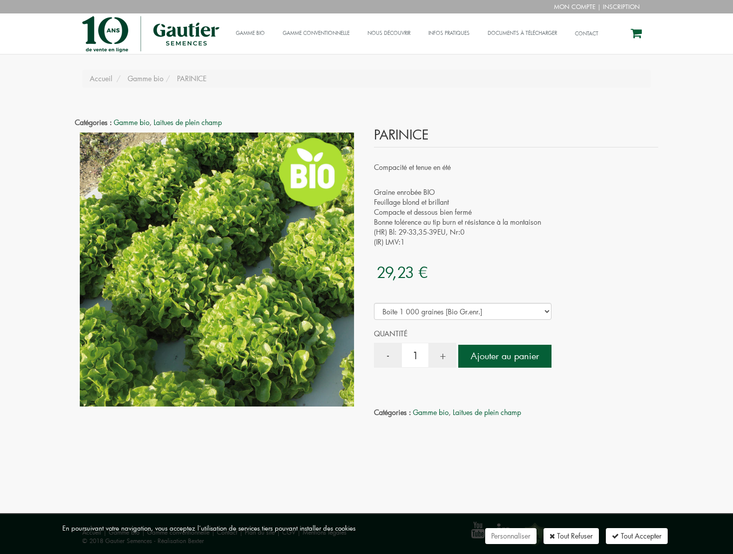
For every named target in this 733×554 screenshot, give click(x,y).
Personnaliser (511, 536)
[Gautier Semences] (149, 25)
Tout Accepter (640, 536)
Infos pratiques (449, 33)
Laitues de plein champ (188, 122)
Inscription (621, 6)
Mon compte (574, 6)
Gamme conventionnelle (316, 33)
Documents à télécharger (522, 33)
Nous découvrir (388, 33)
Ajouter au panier (505, 356)
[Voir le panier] (637, 34)
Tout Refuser (574, 536)
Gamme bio (250, 33)
